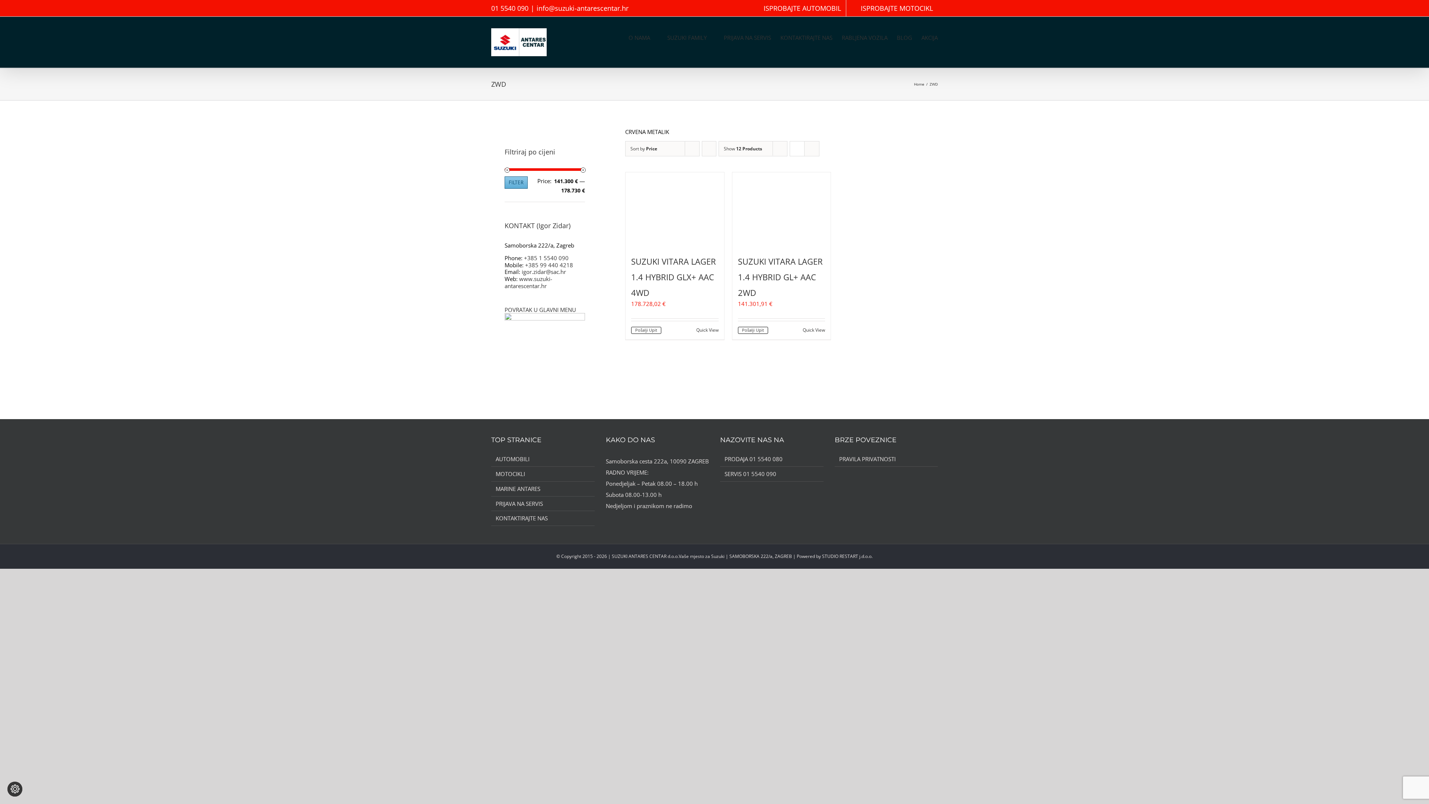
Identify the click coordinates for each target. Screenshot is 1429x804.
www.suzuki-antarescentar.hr (528, 282)
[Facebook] (608, 521)
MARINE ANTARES (518, 488)
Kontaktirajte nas (522, 518)
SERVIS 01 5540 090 (750, 474)
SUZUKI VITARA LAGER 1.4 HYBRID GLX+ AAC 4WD (673, 277)
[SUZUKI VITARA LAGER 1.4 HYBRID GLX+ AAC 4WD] (675, 209)
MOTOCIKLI (510, 474)
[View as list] (812, 148)
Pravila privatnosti (867, 459)
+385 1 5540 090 (546, 258)
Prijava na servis (519, 503)
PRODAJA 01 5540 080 (754, 459)
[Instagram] (618, 521)
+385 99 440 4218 (549, 265)
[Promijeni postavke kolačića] (14, 789)
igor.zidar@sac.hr (544, 271)
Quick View (707, 330)
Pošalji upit (646, 330)
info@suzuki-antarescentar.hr (583, 8)
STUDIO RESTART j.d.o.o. (847, 556)
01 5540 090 (509, 8)
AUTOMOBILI (513, 459)
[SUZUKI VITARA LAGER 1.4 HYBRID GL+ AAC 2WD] (781, 209)
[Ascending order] (709, 148)
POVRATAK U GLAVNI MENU (540, 309)
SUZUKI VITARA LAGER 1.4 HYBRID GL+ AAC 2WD (780, 277)
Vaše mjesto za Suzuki (702, 556)
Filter (516, 182)
